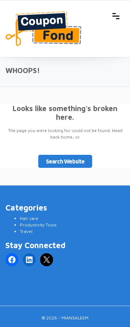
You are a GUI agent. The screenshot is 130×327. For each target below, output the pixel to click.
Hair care (29, 218)
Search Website (65, 161)
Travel (26, 231)
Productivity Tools (38, 225)
